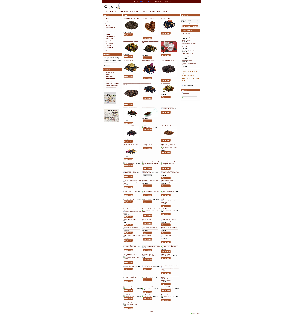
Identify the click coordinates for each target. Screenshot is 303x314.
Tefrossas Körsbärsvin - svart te (188, 47)
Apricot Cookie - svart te (128, 294)
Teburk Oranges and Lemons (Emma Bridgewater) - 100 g (168, 145)
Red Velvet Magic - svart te (148, 60)
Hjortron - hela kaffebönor (166, 286)
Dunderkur (107, 34)
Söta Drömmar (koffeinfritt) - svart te (131, 125)
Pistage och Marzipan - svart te (188, 50)
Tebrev (107, 23)
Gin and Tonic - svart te (128, 198)
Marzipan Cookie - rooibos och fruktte (150, 245)
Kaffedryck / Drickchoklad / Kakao (113, 29)
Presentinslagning (109, 47)
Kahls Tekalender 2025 (166, 235)
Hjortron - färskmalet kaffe (147, 286)
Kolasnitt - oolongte (146, 83)
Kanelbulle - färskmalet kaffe (148, 107)
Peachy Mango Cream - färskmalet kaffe (150, 161)
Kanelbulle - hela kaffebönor (167, 107)
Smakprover (108, 22)
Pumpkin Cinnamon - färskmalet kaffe (131, 235)
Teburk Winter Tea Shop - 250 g (130, 276)
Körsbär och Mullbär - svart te (167, 208)
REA (106, 51)
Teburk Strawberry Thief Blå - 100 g (168, 180)
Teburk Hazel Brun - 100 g (147, 254)
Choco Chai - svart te (146, 198)
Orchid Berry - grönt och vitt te (130, 107)
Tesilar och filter (109, 38)
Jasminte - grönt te (186, 56)
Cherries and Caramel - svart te (167, 60)
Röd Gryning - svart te (186, 33)
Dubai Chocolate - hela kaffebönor (149, 227)
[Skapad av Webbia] (195, 313)
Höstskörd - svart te (146, 276)
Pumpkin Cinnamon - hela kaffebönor (169, 227)
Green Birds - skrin (146, 171)
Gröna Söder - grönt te (147, 144)
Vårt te (106, 18)
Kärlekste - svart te (146, 125)
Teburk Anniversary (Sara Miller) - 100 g (169, 171)
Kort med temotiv (109, 49)
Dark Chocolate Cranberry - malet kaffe (169, 245)
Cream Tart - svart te (146, 294)
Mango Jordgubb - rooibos (129, 171)
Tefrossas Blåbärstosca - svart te (167, 190)
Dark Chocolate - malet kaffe (129, 190)
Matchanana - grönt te (128, 60)
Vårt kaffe (107, 25)
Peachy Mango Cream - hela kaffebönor (169, 161)
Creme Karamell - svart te (187, 53)
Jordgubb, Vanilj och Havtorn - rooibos (169, 125)
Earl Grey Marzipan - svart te (129, 219)
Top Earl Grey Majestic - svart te (189, 37)
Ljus (106, 41)
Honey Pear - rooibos (127, 161)
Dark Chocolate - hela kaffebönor (149, 190)
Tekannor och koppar (110, 36)
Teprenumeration (109, 20)
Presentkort (108, 45)
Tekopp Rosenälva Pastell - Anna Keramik (151, 208)
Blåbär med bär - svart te (147, 235)
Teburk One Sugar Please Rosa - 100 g (150, 180)
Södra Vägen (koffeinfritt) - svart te (130, 144)
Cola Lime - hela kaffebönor (148, 18)
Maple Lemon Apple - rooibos (167, 294)
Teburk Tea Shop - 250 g (128, 286)
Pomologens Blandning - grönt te (130, 41)
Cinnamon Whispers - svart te (129, 245)
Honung (107, 32)
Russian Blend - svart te (147, 219)
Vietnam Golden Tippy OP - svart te (131, 18)
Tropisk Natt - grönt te (165, 83)
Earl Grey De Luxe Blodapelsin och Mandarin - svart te (189, 64)
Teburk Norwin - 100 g (128, 265)
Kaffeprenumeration (110, 27)
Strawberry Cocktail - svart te (129, 302)
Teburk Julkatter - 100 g (147, 265)
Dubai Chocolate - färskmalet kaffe (130, 227)
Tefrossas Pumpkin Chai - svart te (189, 43)
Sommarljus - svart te (165, 18)
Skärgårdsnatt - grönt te (187, 60)
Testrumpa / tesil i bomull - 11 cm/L (168, 41)
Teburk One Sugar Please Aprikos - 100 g (132, 180)
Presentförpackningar (110, 31)
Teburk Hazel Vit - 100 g (166, 254)
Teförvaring (108, 40)
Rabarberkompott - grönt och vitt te (168, 219)
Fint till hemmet (109, 43)
